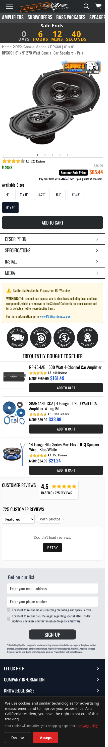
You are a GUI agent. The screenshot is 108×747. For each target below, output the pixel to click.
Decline (17, 737)
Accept (46, 737)
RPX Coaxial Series (30, 47)
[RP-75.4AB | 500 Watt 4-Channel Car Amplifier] (14, 377)
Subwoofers (40, 17)
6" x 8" (76, 194)
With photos (50, 519)
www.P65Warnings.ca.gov (55, 316)
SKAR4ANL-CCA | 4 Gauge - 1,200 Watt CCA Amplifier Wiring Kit (63, 406)
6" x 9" (10, 207)
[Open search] (86, 6)
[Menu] (9, 6)
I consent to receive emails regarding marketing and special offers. (52, 609)
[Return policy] (40, 337)
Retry (52, 547)
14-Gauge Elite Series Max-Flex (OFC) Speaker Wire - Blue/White (64, 447)
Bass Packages (70, 17)
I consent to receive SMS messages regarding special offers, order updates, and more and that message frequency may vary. (51, 618)
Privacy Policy (88, 726)
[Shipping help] (17, 337)
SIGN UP (52, 634)
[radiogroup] (52, 201)
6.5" (58, 194)
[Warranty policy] (87, 337)
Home (7, 47)
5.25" (41, 194)
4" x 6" (24, 194)
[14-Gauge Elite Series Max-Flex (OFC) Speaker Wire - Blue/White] (14, 454)
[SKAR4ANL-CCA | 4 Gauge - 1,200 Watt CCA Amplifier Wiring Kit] (14, 413)
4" (7, 194)
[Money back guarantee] (64, 337)
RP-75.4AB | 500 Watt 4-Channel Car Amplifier (65, 367)
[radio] (7, 194)
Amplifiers (13, 17)
